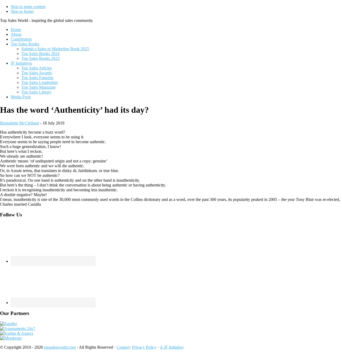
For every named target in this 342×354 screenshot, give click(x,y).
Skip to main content (28, 6)
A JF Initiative (172, 347)
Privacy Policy (144, 347)
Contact (123, 347)
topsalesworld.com (60, 347)
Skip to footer (22, 11)
